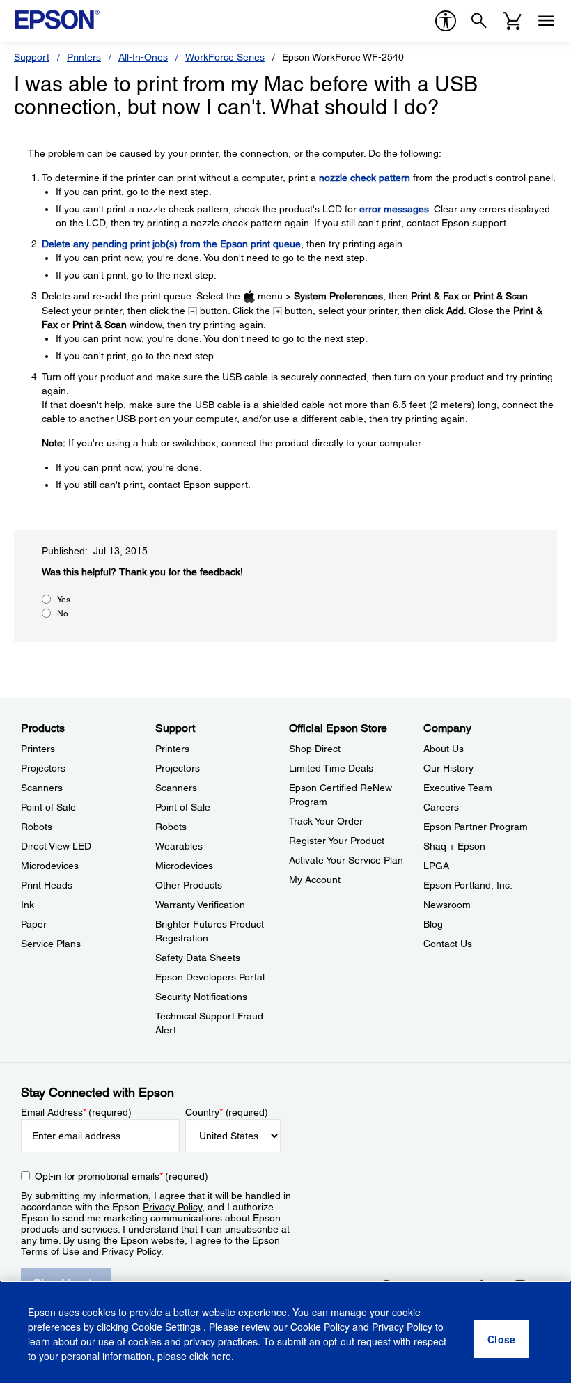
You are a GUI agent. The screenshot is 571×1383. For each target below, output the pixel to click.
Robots (36, 826)
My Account (315, 879)
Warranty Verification (200, 904)
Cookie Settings (167, 1327)
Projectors (43, 768)
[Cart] (512, 21)
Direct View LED (56, 846)
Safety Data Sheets (197, 957)
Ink (27, 904)
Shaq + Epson (454, 846)
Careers (441, 807)
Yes (63, 599)
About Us (443, 748)
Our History (448, 768)
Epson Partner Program (475, 826)
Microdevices (50, 865)
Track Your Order (326, 821)
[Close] (501, 1339)
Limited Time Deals (331, 768)
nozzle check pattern (364, 177)
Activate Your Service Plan (346, 860)
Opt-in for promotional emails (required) (121, 1176)
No (62, 613)
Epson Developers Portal (210, 977)
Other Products (188, 885)
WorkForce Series (225, 57)
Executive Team (457, 787)
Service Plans (51, 943)
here (221, 1356)
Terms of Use (50, 1251)
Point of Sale (48, 807)
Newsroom (447, 904)
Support (31, 57)
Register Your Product (336, 840)
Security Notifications (201, 996)
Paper (34, 924)
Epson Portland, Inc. (468, 885)
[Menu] (546, 21)
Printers (84, 57)
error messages (394, 208)
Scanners (42, 787)
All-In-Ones (143, 57)
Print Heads (46, 885)
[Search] (479, 21)
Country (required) (226, 1112)
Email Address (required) (76, 1112)
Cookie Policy (320, 1327)
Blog (433, 924)
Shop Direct (315, 748)
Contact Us (447, 943)
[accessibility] (446, 21)
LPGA (436, 865)
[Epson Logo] (57, 19)
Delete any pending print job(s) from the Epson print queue (171, 243)
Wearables (179, 846)
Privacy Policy (172, 1206)
